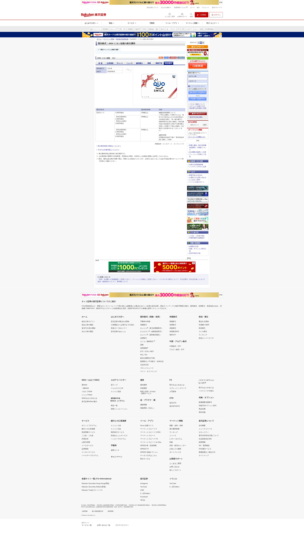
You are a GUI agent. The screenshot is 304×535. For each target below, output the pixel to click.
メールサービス (87, 445)
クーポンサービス (88, 452)
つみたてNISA (87, 391)
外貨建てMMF (204, 325)
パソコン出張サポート (197, 182)
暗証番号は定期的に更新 (197, 108)
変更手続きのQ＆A (195, 175)
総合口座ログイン (88, 321)
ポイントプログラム (89, 425)
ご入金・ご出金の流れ (197, 236)
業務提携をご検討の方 (207, 452)
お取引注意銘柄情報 (196, 164)
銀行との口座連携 (88, 429)
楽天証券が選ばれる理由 (120, 321)
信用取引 (143, 338)
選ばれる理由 (204, 321)
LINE (142, 490)
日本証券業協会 (91, 505)
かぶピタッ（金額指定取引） (151, 331)
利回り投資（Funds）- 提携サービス (148, 392)
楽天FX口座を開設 (196, 117)
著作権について (122, 281)
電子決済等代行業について (209, 435)
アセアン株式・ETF (176, 349)
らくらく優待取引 (147, 341)
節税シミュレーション (119, 409)
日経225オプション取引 (208, 405)
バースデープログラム (90, 455)
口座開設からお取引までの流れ (122, 325)
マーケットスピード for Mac (150, 442)
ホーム (99, 39)
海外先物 (202, 412)
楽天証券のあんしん (118, 331)
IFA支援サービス (205, 449)
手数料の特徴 (145, 321)
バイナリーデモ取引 (206, 391)
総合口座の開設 (87, 325)
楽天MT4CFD (174, 406)
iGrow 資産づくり (146, 425)
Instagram (144, 483)
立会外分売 (144, 365)
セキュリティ (204, 432)
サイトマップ (204, 455)
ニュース (172, 435)
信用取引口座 (193, 246)
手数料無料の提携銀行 (197, 238)
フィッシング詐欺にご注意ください (144, 279)
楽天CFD (172, 403)
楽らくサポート (175, 470)
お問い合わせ (174, 467)
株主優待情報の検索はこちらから (109, 146)
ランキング (203, 335)
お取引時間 (86, 442)
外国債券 (143, 388)
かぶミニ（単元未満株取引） (151, 328)
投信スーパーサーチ (206, 338)
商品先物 (202, 409)
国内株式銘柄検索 (122, 39)
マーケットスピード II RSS (150, 432)
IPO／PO (143, 355)
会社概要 (202, 425)
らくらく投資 (116, 391)
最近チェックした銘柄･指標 (109, 49)
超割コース (115, 450)
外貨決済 (85, 439)
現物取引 (143, 325)
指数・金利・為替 (176, 425)
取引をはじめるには (176, 385)
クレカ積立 (203, 331)
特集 (171, 442)
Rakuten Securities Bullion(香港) (94, 487)
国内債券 (143, 385)
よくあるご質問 (194, 180)
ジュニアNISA (87, 395)
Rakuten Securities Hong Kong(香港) (95, 483)
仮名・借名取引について (106, 281)
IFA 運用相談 (204, 445)
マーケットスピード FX (149, 439)
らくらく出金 (116, 429)
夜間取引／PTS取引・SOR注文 (152, 361)
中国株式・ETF (175, 346)
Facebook (144, 497)
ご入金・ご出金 (87, 435)
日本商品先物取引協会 (121, 505)
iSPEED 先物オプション (149, 452)
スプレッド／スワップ (177, 388)
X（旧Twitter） (145, 493)
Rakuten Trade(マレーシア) (92, 490)
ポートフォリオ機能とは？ (196, 137)
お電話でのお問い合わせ (197, 177)
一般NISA (85, 388)
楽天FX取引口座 (194, 253)
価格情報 (143, 405)
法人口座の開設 (87, 331)
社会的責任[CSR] (205, 439)
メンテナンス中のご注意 (197, 167)
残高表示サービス (117, 432)
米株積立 (172, 328)
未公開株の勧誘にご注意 (197, 152)
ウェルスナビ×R (117, 388)
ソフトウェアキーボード (198, 86)
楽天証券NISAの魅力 (89, 401)
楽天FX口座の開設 (88, 328)
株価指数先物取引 (205, 402)
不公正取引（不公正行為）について (192, 279)
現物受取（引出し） (147, 408)
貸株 (142, 345)
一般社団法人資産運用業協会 (158, 505)
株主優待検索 (174, 429)
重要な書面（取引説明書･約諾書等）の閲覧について (198, 147)
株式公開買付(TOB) (147, 358)
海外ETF (172, 335)
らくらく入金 (116, 425)
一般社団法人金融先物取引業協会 (105, 505)
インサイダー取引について (168, 279)
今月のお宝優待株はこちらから (108, 150)
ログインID (192, 76)
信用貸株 (144, 348)
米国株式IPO (174, 331)
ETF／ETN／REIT (147, 351)
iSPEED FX (144, 449)
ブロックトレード (147, 368)
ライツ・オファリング (148, 371)
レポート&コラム (175, 439)
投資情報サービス (88, 432)
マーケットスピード (147, 435)
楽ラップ (114, 385)
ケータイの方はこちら (148, 455)
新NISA (84, 385)
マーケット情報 (108, 39)
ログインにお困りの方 (197, 106)
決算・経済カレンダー (177, 445)
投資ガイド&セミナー (119, 328)
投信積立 (202, 328)
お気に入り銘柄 (175, 449)
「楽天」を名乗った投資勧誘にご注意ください (114, 279)
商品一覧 (114, 405)
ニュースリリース (205, 429)
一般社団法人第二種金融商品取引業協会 (139, 505)
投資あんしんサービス (119, 435)
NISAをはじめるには (89, 398)
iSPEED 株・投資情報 (148, 445)
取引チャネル (145, 459)
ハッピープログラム (118, 439)
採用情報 (202, 442)
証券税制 (85, 449)
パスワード (192, 81)
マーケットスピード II (148, 429)
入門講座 (172, 391)
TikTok (142, 500)
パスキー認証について (197, 104)
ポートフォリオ (175, 452)
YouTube (143, 487)
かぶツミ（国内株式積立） (150, 335)
